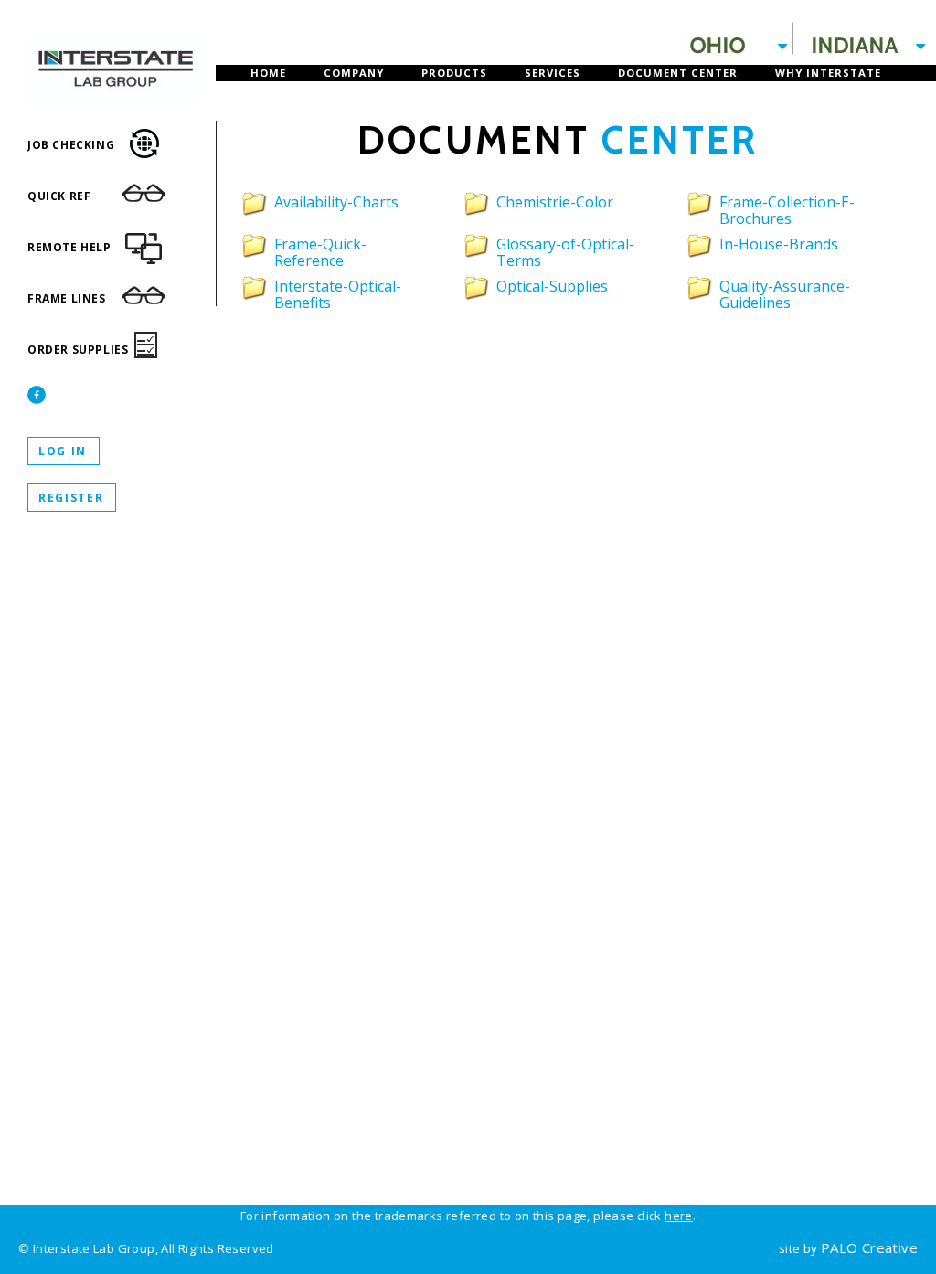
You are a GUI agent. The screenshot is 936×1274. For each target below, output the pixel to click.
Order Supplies (77, 349)
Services (552, 73)
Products (454, 73)
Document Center (678, 73)
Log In (62, 451)
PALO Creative (869, 1247)
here (679, 1215)
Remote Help (69, 247)
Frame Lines (66, 298)
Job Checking (70, 145)
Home (268, 73)
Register (70, 497)
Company (354, 73)
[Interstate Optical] (115, 46)
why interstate (828, 73)
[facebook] (36, 395)
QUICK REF (58, 196)
